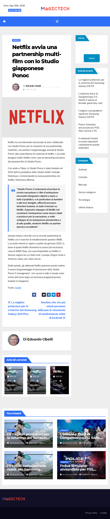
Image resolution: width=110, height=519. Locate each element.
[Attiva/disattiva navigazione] (57, 21)
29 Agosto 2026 (17, 474)
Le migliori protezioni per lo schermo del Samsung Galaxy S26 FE (91, 83)
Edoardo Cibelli (33, 86)
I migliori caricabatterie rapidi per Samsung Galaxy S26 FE (90, 113)
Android (16, 40)
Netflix (18, 288)
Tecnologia (84, 200)
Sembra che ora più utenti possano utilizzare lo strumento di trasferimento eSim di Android (51, 310)
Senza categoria (87, 192)
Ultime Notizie (85, 207)
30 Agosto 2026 (17, 443)
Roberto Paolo (89, 443)
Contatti (103, 513)
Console (82, 177)
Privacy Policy (91, 513)
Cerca (81, 38)
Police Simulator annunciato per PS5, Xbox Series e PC (89, 127)
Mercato (82, 185)
